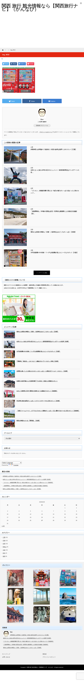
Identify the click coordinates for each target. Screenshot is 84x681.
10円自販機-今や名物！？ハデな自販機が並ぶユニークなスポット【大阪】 (54, 252)
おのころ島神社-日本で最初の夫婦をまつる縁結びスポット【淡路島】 (37, 391)
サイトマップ (6, 654)
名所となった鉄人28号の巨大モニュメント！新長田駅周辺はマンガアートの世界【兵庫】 (43, 341)
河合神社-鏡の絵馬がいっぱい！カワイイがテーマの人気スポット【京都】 (38, 401)
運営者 (44, 654)
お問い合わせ (6, 657)
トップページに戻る (41, 272)
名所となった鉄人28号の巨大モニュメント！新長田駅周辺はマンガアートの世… (55, 171)
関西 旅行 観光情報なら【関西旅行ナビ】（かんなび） (40, 667)
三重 (32, 147)
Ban (42, 119)
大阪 (32, 250)
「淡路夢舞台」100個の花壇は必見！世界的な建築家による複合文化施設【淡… (54, 212)
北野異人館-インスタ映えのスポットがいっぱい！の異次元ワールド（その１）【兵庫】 (42, 371)
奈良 (4, 553)
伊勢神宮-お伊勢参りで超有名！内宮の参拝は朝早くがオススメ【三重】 (54, 149)
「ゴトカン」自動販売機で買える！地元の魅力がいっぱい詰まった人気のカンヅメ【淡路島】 (28, 482)
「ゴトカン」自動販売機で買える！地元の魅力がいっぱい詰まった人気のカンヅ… (55, 192)
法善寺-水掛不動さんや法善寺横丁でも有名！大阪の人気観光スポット (37, 381)
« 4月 (3, 526)
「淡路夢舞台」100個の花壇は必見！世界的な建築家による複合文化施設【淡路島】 (25, 485)
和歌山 (4, 546)
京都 (32, 229)
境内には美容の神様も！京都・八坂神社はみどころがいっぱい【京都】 (53, 232)
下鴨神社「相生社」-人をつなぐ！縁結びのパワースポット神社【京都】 (38, 361)
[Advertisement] (42, 31)
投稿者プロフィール (42, 125)
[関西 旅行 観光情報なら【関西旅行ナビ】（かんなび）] (40, 7)
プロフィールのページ (45, 132)
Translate (15, 465)
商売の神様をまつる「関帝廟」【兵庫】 (28, 420)
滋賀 (4, 556)
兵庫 (32, 167)
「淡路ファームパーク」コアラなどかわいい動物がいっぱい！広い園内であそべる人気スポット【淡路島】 (48, 411)
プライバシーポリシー (49, 657)
